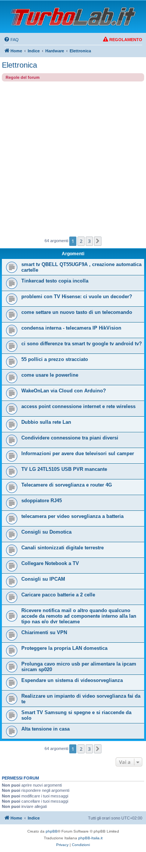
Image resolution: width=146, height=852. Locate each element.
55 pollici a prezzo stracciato (54, 359)
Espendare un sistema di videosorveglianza (72, 680)
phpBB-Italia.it (90, 838)
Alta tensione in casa (45, 729)
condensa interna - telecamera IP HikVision (71, 328)
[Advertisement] (73, 158)
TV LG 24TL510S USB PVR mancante (64, 469)
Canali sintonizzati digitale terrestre (62, 547)
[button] (97, 241)
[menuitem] (11, 39)
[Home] (73, 16)
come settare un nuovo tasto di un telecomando (76, 312)
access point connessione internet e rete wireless (78, 406)
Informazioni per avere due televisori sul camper (77, 453)
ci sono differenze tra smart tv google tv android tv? (81, 343)
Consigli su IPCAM (43, 579)
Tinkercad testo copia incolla (54, 281)
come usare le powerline (49, 375)
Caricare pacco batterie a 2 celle (58, 595)
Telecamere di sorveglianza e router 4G (66, 485)
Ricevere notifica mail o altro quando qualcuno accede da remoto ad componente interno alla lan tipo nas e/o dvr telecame (78, 616)
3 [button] (89, 241)
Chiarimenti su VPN (44, 632)
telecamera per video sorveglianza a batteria (72, 516)
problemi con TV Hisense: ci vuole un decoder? (76, 296)
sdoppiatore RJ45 (41, 500)
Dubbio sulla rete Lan (46, 422)
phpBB (52, 831)
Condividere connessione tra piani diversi (69, 438)
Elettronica (19, 65)
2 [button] (81, 241)
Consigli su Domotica (46, 532)
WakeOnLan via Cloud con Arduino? (63, 390)
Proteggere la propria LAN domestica (64, 648)
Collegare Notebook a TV (50, 563)
